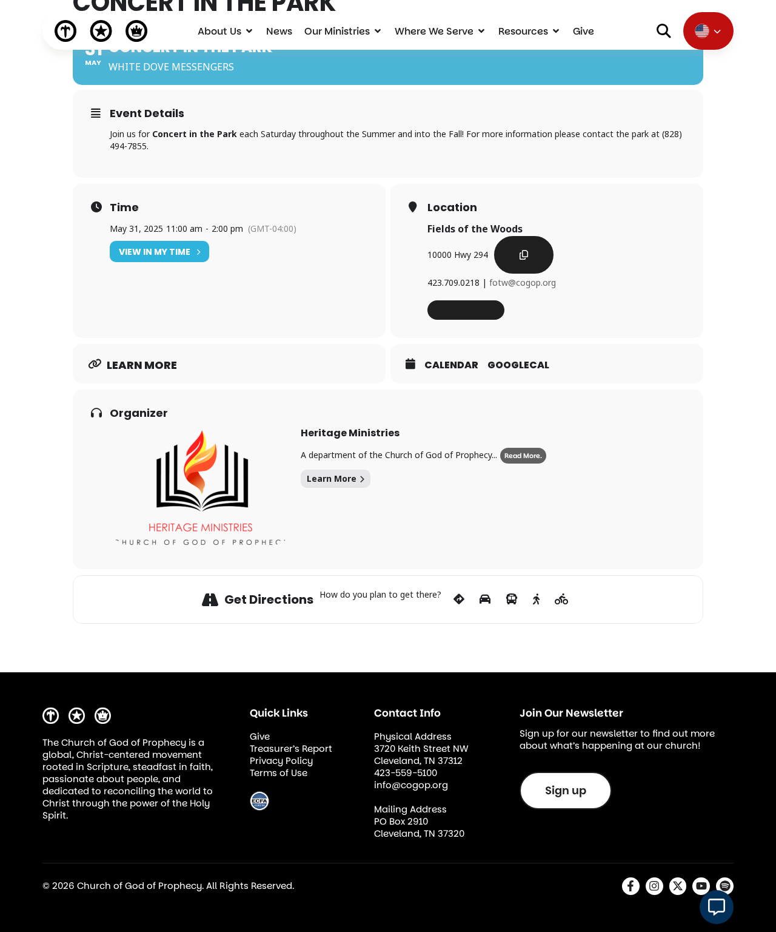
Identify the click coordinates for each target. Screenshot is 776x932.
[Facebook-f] (631, 886)
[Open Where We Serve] (481, 31)
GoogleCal (518, 365)
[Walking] (536, 599)
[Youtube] (701, 886)
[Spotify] (725, 886)
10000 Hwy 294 (457, 254)
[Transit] (512, 599)
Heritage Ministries (350, 433)
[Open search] (663, 31)
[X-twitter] (678, 886)
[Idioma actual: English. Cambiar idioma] (708, 31)
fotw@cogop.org (522, 282)
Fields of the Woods (475, 228)
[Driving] (485, 599)
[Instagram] (654, 886)
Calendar (451, 365)
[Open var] (717, 907)
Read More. (523, 456)
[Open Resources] (556, 31)
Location (452, 207)
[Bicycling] (562, 599)
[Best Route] (458, 599)
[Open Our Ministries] (378, 31)
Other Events (462, 310)
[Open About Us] (249, 31)
